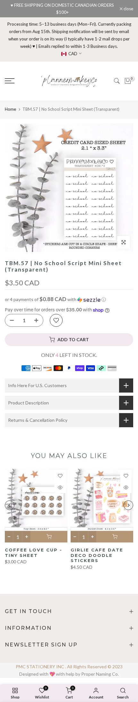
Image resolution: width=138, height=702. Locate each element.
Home (10, 109)
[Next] (128, 505)
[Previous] (9, 505)
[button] (69, 299)
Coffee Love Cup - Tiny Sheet (33, 552)
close (128, 9)
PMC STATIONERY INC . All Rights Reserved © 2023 (69, 666)
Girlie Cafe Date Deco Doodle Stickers (97, 555)
